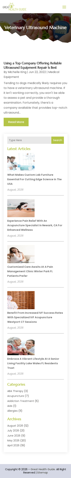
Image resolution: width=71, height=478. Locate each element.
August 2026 (15, 425)
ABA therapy (15, 391)
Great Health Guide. (43, 469)
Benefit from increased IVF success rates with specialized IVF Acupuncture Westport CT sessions (35, 317)
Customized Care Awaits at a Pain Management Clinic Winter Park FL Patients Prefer (30, 271)
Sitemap (42, 472)
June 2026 (13, 435)
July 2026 (13, 430)
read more (16, 122)
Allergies (12, 411)
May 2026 (13, 440)
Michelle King (17, 72)
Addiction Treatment (20, 401)
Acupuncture (15, 396)
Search (57, 140)
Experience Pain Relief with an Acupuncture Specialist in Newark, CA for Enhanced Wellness (34, 225)
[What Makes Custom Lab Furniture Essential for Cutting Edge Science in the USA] (21, 162)
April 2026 (13, 445)
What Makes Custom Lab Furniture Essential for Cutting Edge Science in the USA (34, 179)
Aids (9, 406)
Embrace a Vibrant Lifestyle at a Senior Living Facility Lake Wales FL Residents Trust (33, 363)
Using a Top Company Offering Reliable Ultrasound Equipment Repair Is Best (33, 65)
